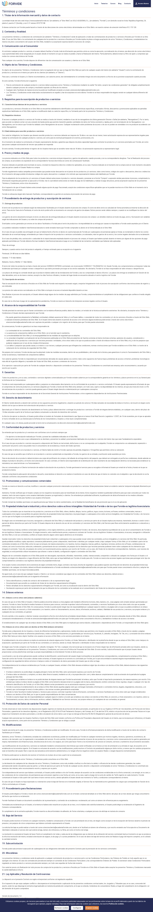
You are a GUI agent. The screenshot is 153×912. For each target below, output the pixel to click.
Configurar (77, 908)
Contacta (127, 3)
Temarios (104, 3)
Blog (119, 3)
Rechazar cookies (61, 908)
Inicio (96, 3)
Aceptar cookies (92, 908)
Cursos (112, 3)
